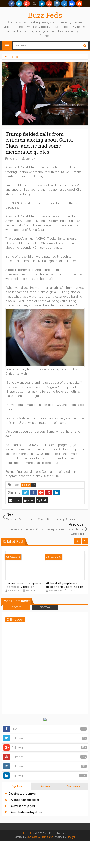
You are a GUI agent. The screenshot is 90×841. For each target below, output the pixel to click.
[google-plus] (26, 3)
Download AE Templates (40, 837)
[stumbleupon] (49, 3)
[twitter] (19, 3)
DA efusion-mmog (22, 794)
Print (30, 500)
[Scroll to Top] (85, 834)
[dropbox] (64, 3)
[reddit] (79, 3)
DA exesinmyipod (22, 806)
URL (43, 500)
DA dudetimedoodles (24, 800)
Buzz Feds (45, 15)
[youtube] (34, 3)
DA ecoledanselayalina (25, 812)
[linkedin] (42, 3)
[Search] (84, 45)
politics (26, 485)
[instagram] (57, 3)
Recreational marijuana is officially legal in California (23, 586)
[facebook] (11, 3)
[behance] (72, 3)
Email (16, 500)
